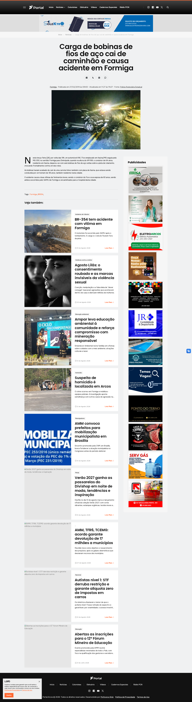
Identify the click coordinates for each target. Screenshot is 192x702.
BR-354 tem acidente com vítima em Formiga (94, 223)
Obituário (84, 7)
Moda (77, 473)
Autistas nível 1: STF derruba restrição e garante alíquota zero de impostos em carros (94, 588)
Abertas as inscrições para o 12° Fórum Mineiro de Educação (94, 638)
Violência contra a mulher (83, 260)
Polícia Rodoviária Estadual (131, 87)
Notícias (68, 35)
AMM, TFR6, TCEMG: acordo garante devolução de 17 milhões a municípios (94, 536)
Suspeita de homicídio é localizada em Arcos (93, 382)
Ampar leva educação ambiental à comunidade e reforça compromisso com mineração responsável (94, 330)
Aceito (9, 695)
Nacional (78, 575)
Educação (78, 629)
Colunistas (72, 7)
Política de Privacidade (125, 697)
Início (51, 7)
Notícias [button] (59, 7)
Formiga (53, 87)
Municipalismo (80, 418)
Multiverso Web (107, 697)
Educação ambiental (82, 314)
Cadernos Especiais (108, 7)
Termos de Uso (143, 697)
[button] (24, 7)
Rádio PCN (124, 7)
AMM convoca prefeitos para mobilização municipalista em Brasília (90, 432)
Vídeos (94, 7)
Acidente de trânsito (82, 214)
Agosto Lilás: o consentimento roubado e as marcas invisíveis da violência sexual (94, 274)
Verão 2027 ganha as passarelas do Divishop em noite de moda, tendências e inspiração (93, 486)
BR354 (41, 194)
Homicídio (78, 373)
